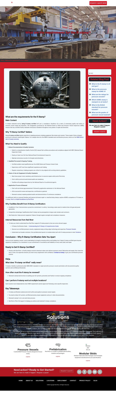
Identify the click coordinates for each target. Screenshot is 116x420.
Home (2, 60)
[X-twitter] (99, 371)
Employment (74, 3)
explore (28, 356)
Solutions (55, 3)
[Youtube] (94, 371)
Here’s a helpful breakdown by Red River (22, 199)
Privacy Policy (84, 380)
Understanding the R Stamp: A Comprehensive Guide (44, 226)
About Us (45, 3)
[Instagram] (89, 371)
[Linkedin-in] (79, 371)
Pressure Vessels (71, 229)
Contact (65, 3)
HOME (21, 380)
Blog (82, 3)
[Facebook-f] (84, 371)
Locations (50, 380)
